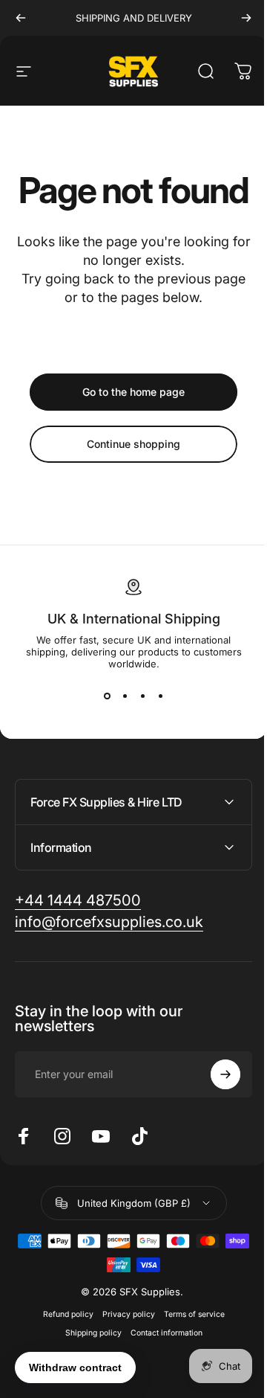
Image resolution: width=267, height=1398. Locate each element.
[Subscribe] (214, 1110)
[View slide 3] (142, 696)
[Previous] (20, 18)
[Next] (246, 18)
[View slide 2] (125, 696)
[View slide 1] (107, 696)
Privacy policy (122, 1350)
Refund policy (62, 1350)
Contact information (161, 1368)
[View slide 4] (160, 696)
